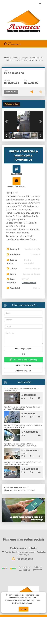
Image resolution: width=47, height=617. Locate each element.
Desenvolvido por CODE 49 (24, 568)
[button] (7, 121)
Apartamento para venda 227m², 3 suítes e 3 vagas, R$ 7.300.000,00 (23, 426)
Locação (24, 57)
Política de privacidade (37, 568)
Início (8, 57)
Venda (15, 57)
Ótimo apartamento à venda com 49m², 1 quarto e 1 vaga (21, 389)
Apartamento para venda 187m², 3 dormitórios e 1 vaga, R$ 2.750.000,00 (20, 444)
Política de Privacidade (22, 603)
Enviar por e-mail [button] (24, 348)
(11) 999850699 (14, 44)
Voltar (40, 60)
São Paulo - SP (36, 57)
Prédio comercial (13, 60)
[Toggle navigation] (40, 3)
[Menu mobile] (23, 22)
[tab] (11, 104)
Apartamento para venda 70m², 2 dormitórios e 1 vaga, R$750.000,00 (23, 407)
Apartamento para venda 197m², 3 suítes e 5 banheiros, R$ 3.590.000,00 (22, 463)
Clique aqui (8, 490)
